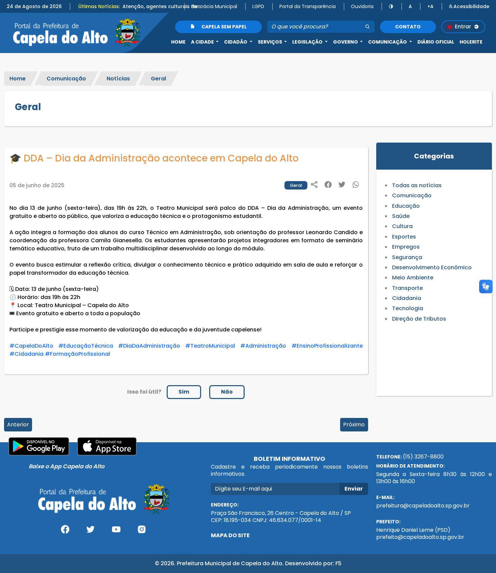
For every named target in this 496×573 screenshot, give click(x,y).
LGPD (258, 6)
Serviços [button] (270, 42)
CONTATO (408, 26)
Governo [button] (346, 42)
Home (178, 42)
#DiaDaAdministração (149, 346)
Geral (158, 78)
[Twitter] (91, 532)
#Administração (263, 346)
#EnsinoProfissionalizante (327, 346)
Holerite (471, 42)
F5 (338, 563)
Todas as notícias (417, 185)
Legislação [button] (308, 42)
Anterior (18, 424)
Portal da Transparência (307, 6)
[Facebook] (65, 532)
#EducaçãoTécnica (85, 346)
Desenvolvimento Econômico (432, 267)
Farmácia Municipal (214, 6)
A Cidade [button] (203, 42)
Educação (406, 206)
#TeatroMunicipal (210, 346)
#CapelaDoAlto (31, 346)
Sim (183, 392)
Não (227, 392)
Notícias (118, 78)
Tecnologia (407, 308)
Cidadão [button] (236, 42)
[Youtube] (116, 532)
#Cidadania (26, 354)
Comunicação (66, 78)
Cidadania (406, 298)
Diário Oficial (435, 42)
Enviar (354, 489)
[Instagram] (142, 532)
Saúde (401, 216)
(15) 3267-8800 (423, 456)
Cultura (402, 226)
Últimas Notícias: (99, 6)
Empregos (406, 247)
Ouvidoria (362, 6)
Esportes (404, 237)
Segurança (407, 257)
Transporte (407, 288)
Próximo (354, 424)
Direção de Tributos (419, 319)
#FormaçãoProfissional (77, 354)
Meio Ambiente (412, 277)
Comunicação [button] (388, 42)
